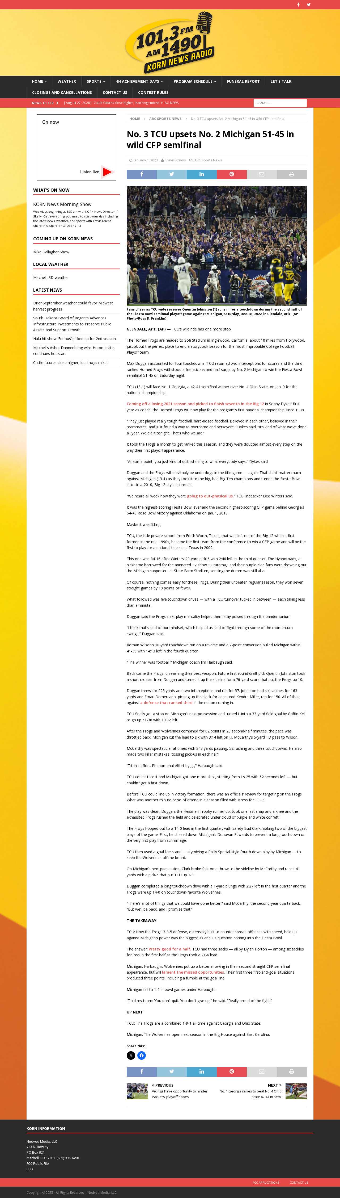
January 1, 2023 (146, 160)
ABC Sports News (208, 160)
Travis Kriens (175, 160)
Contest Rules (153, 92)
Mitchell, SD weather (51, 277)
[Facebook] (298, 4)
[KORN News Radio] (170, 72)
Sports (94, 81)
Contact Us (115, 92)
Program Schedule (193, 81)
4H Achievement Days (137, 81)
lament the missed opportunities (193, 972)
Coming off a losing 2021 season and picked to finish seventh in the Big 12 (195, 403)
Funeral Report (243, 81)
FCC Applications (266, 1182)
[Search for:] (280, 102)
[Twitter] (308, 4)
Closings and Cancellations (62, 92)
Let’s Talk (281, 81)
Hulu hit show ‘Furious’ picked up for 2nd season (74, 338)
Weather (67, 81)
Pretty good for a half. (170, 949)
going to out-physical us (210, 496)
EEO (30, 1169)
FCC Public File (38, 1163)
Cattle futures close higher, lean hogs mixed (71, 362)
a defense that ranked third (166, 702)
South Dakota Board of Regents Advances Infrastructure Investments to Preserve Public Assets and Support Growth (72, 323)
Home (37, 81)
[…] (78, 226)
